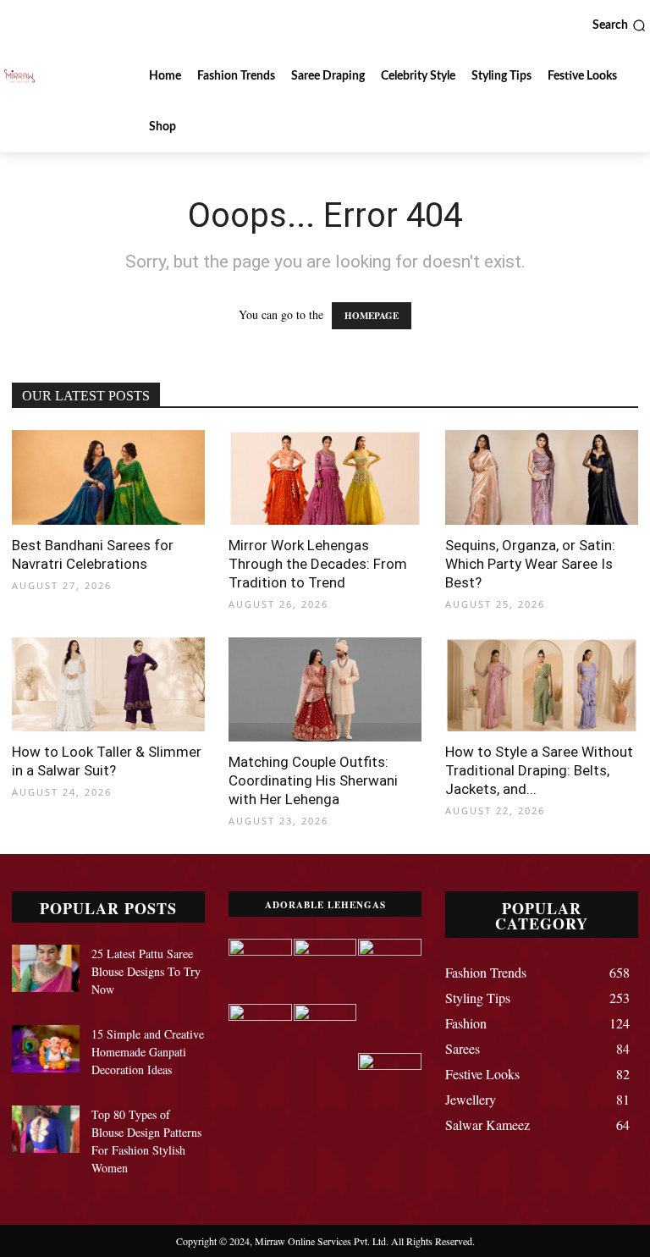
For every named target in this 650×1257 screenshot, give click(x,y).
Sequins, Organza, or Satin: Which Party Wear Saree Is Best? (530, 564)
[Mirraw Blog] (19, 76)
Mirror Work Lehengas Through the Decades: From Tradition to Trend (318, 564)
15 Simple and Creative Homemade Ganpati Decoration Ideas (147, 1052)
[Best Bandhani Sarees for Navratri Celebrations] (108, 477)
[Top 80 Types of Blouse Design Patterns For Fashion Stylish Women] (46, 1129)
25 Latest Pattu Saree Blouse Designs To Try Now (146, 971)
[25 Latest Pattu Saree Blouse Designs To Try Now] (46, 968)
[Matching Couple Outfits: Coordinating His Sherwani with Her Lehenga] (325, 689)
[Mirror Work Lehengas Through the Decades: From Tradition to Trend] (325, 477)
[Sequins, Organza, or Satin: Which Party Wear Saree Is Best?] (541, 477)
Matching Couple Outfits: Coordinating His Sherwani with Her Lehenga (313, 780)
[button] (619, 25)
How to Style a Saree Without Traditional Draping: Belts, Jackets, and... (539, 770)
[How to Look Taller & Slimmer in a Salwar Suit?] (108, 684)
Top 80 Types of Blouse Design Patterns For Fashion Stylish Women (146, 1141)
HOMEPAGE (371, 316)
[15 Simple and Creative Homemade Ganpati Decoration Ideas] (46, 1048)
